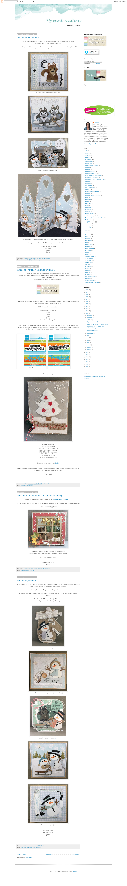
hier (56, 738)
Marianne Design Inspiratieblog (61, 499)
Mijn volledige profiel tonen (91, 144)
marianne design (36, 259)
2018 (87, 308)
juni (88, 338)
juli (88, 335)
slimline (87, 268)
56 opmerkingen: (48, 483)
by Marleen (88, 159)
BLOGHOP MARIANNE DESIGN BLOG (36, 270)
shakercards (88, 262)
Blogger (75, 871)
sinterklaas (88, 266)
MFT (86, 230)
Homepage (49, 854)
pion (86, 242)
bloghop (23, 485)
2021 (87, 301)
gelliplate (87, 193)
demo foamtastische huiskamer (93, 175)
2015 (87, 352)
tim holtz (87, 278)
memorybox (88, 224)
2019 (87, 306)
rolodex (87, 254)
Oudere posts (75, 854)
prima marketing (89, 248)
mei (88, 340)
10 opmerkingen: (47, 845)
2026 (87, 290)
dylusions (87, 189)
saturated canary (89, 256)
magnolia (87, 211)
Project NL (88, 250)
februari (89, 347)
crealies (87, 167)
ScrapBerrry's (89, 258)
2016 (87, 313)
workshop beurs (89, 280)
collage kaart (88, 163)
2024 (87, 294)
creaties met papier (90, 171)
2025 (87, 292)
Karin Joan (88, 203)
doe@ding (88, 183)
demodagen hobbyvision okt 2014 (94, 179)
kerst (86, 205)
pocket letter (88, 244)
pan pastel (88, 234)
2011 (87, 361)
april (88, 342)
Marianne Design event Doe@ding (94, 218)
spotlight (32, 570)
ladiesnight (88, 207)
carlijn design (89, 161)
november (90, 317)
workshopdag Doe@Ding (92, 282)
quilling (87, 252)
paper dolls (88, 236)
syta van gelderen (90, 276)
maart (88, 345)
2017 (87, 311)
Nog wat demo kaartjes (28, 37)
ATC (86, 151)
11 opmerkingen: (46, 258)
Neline (97, 122)
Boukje (57, 463)
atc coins (87, 153)
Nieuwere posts (21, 854)
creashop (87, 169)
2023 (87, 297)
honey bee (88, 199)
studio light (88, 274)
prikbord (87, 246)
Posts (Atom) (28, 857)
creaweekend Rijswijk (91, 173)
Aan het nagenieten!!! (27, 580)
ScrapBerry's (88, 260)
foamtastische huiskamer (92, 191)
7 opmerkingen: (47, 568)
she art (87, 264)
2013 (87, 357)
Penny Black (88, 240)
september (90, 333)
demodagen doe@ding (26, 259)
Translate (97, 63)
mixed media (88, 232)
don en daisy (88, 185)
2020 (87, 304)
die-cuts (87, 181)
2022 (87, 299)
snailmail (87, 270)
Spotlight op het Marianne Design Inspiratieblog (39, 495)
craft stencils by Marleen (91, 165)
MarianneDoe (89, 220)
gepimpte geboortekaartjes (92, 195)
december (90, 315)
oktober (89, 320)
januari (89, 349)
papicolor (87, 238)
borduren (87, 157)
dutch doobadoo (89, 187)
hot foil (87, 201)
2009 (87, 366)
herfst (86, 197)
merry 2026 (88, 228)
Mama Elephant (89, 213)
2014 (87, 354)
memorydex (88, 226)
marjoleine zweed (90, 222)
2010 (87, 364)
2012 (87, 359)
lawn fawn (88, 209)
